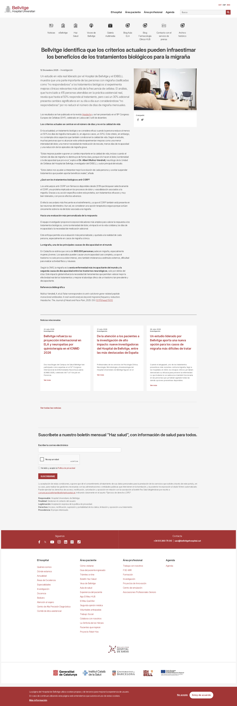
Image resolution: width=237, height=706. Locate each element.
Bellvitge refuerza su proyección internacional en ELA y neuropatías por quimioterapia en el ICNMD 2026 (62, 344)
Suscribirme (48, 476)
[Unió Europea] (172, 673)
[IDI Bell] (148, 673)
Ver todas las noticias (50, 408)
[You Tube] (52, 541)
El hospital (116, 12)
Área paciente (133, 12)
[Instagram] (59, 542)
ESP (224, 5)
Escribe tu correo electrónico (53, 445)
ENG (228, 5)
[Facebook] (39, 542)
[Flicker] (72, 542)
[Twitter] (45, 541)
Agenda (170, 12)
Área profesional (153, 12)
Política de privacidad (66, 468)
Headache (87, 114)
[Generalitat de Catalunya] (65, 673)
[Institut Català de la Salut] (94, 673)
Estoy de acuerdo (201, 695)
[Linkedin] (65, 542)
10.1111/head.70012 (104, 300)
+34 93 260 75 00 (163, 540)
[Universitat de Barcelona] (123, 673)
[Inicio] (20, 9)
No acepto (182, 695)
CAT (220, 5)
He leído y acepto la (58, 468)
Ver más (47, 380)
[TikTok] (79, 542)
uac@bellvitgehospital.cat (188, 540)
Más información (38, 700)
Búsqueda (228, 12)
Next (201, 91)
